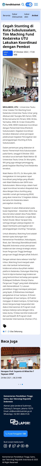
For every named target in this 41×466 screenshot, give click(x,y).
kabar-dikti (27, 15)
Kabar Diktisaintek (17, 15)
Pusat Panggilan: (17, 433)
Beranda (6, 15)
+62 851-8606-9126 (21, 414)
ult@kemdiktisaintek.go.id (20, 411)
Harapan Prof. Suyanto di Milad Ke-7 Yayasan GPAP (17, 372)
